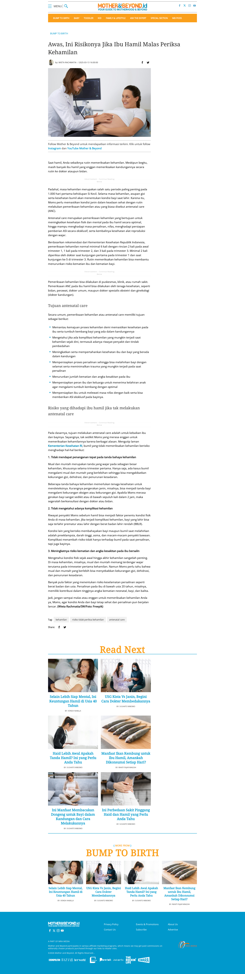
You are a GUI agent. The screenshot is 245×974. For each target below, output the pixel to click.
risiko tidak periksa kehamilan (88, 619)
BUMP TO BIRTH (59, 33)
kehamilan (61, 619)
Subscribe (141, 929)
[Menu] (50, 6)
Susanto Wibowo (127, 706)
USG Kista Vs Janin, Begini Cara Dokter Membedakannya (125, 698)
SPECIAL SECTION (159, 18)
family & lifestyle (116, 18)
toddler (88, 18)
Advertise (173, 929)
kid (99, 18)
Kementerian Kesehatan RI (65, 446)
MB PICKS (177, 18)
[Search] (66, 6)
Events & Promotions (147, 924)
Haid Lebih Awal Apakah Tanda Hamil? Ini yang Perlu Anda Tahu (73, 757)
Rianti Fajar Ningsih (127, 767)
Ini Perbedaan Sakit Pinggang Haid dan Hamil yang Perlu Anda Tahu (126, 814)
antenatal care (117, 619)
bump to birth (61, 18)
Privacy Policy (111, 924)
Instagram (54, 148)
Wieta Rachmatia (67, 62)
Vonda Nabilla (74, 711)
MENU (58, 6)
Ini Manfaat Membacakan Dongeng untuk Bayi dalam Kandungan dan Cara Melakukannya (73, 816)
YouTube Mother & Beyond (84, 148)
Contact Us (110, 929)
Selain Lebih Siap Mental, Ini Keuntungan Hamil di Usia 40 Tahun (73, 701)
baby (76, 18)
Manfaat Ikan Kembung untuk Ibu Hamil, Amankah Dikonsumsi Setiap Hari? (125, 757)
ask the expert (138, 18)
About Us (173, 924)
